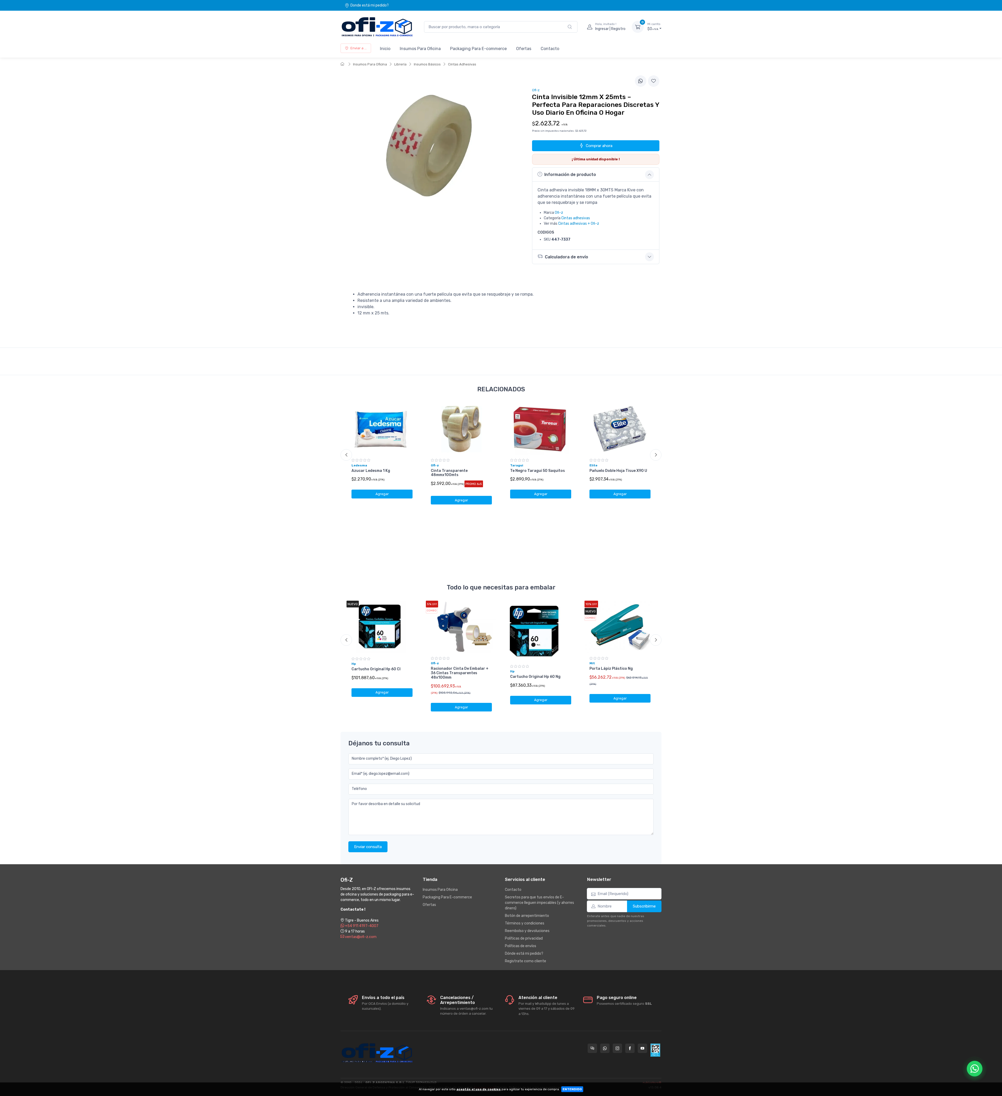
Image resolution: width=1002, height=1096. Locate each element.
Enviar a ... (358, 48)
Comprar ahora (599, 145)
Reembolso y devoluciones (527, 931)
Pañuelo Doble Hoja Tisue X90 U (618, 470)
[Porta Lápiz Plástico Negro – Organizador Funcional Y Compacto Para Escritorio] (620, 627)
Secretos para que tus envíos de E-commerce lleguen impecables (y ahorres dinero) (539, 902)
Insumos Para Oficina (420, 48)
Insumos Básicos (427, 64)
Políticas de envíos (520, 946)
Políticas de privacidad (524, 938)
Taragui (516, 465)
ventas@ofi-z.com (360, 937)
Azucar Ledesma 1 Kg (370, 470)
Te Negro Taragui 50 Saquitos (537, 470)
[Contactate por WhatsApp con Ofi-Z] (605, 1048)
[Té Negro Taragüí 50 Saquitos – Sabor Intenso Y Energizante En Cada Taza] (540, 429)
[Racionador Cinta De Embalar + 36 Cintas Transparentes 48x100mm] (461, 627)
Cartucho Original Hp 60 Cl (376, 669)
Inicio (385, 48)
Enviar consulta (368, 846)
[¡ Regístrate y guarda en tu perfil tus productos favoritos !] (653, 81)
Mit (592, 663)
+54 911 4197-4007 (361, 926)
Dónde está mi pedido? (524, 953)
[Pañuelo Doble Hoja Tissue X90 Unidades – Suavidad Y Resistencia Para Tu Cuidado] (620, 429)
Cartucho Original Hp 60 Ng (535, 676)
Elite (593, 465)
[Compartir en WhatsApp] (640, 81)
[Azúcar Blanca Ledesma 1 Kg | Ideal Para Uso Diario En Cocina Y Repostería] (382, 429)
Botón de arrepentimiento (527, 916)
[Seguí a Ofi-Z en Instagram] (617, 1048)
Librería (400, 64)
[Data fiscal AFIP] (655, 1050)
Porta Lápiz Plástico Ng (611, 668)
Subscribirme (644, 906)
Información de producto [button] (570, 174)
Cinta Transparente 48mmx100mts (449, 472)
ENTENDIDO (572, 1089)
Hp (353, 664)
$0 (653, 26)
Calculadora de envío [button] (566, 256)
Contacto (550, 48)
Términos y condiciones (524, 923)
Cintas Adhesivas (462, 64)
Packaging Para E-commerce (478, 48)
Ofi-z (559, 212)
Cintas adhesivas (575, 218)
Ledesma (359, 465)
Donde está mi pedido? (369, 5)
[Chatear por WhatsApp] (974, 1068)
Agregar (382, 494)
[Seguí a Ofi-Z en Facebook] (630, 1048)
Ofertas (523, 48)
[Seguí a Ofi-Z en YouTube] (642, 1048)
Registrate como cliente (525, 961)
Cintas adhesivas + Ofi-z (578, 223)
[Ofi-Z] (377, 27)
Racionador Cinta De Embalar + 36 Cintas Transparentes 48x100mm (459, 673)
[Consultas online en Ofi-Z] (592, 1048)
